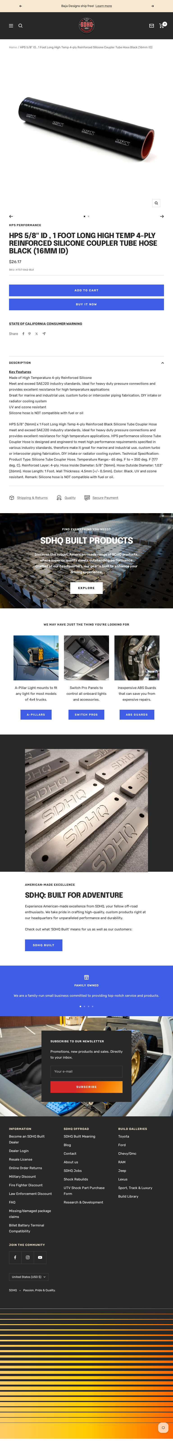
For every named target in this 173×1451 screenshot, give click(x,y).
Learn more (104, 6)
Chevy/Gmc (127, 1154)
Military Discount (22, 1177)
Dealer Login (19, 1151)
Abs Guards (137, 714)
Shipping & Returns (32, 498)
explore (86, 588)
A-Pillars (36, 714)
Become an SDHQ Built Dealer (27, 1139)
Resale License (20, 1159)
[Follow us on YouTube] (40, 1257)
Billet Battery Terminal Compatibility (26, 1228)
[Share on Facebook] (23, 333)
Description (20, 362)
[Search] (20, 26)
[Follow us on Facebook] (15, 1257)
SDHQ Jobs (73, 1171)
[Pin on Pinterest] (29, 333)
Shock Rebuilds (76, 1179)
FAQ (12, 1202)
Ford (122, 1145)
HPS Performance (25, 225)
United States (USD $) (26, 1277)
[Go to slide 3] (88, 1006)
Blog (67, 1145)
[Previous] (11, 216)
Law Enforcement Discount (30, 1194)
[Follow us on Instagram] (27, 1257)
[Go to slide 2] (88, 216)
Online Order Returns (25, 1168)
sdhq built (44, 945)
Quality (70, 498)
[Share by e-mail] (44, 333)
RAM (121, 1162)
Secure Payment (105, 498)
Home (13, 47)
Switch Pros (86, 714)
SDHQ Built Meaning (79, 1136)
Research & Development (83, 1202)
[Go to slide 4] (92, 1006)
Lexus (122, 1179)
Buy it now (86, 304)
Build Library (128, 1196)
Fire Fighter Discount (26, 1185)
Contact (70, 1154)
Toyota (123, 1136)
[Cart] (161, 25)
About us (71, 1162)
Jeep (122, 1171)
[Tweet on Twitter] (37, 333)
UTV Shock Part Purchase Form (84, 1191)
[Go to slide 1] (84, 216)
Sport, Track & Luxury (135, 1188)
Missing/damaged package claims (30, 1214)
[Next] (162, 216)
